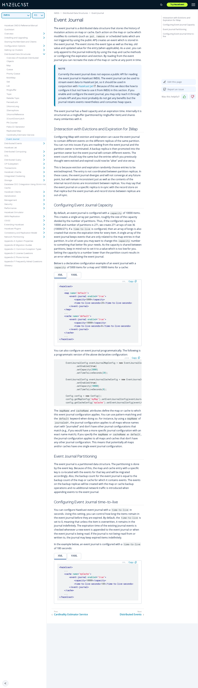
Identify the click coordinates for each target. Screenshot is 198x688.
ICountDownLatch (15, 119)
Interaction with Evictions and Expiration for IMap (176, 19)
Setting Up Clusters (13, 50)
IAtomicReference (15, 115)
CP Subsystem (11, 164)
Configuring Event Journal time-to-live (178, 35)
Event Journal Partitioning (174, 29)
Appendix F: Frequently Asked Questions (23, 261)
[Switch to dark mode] (161, 4)
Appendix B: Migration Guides (18, 245)
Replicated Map (13, 131)
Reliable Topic (12, 98)
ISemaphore (12, 111)
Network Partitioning (14, 237)
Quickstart (9, 30)
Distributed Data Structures (17, 54)
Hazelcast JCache (12, 172)
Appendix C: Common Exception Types (22, 249)
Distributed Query (12, 160)
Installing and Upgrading (16, 38)
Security (8, 204)
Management (10, 200)
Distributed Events (13, 144)
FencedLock (12, 102)
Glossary (8, 266)
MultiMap (10, 78)
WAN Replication (12, 217)
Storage (8, 180)
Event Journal (12, 139)
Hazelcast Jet (10, 148)
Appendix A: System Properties (18, 241)
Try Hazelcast (177, 5)
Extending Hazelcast (14, 225)
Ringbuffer (11, 90)
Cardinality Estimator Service (20, 135)
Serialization (10, 196)
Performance (10, 208)
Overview (8, 34)
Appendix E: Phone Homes (16, 257)
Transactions (10, 168)
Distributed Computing (15, 152)
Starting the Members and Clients (20, 42)
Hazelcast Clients (12, 192)
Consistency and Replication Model (20, 233)
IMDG (56, 13)
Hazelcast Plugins (12, 229)
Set (8, 82)
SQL (6, 156)
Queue (9, 70)
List (8, 86)
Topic (9, 94)
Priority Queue (13, 74)
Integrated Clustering (14, 176)
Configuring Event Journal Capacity (179, 24)
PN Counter (12, 123)
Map (8, 65)
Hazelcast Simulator (14, 213)
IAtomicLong (12, 106)
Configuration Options (14, 46)
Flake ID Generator (15, 127)
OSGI (7, 221)
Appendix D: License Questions (18, 253)
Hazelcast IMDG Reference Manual (21, 26)
